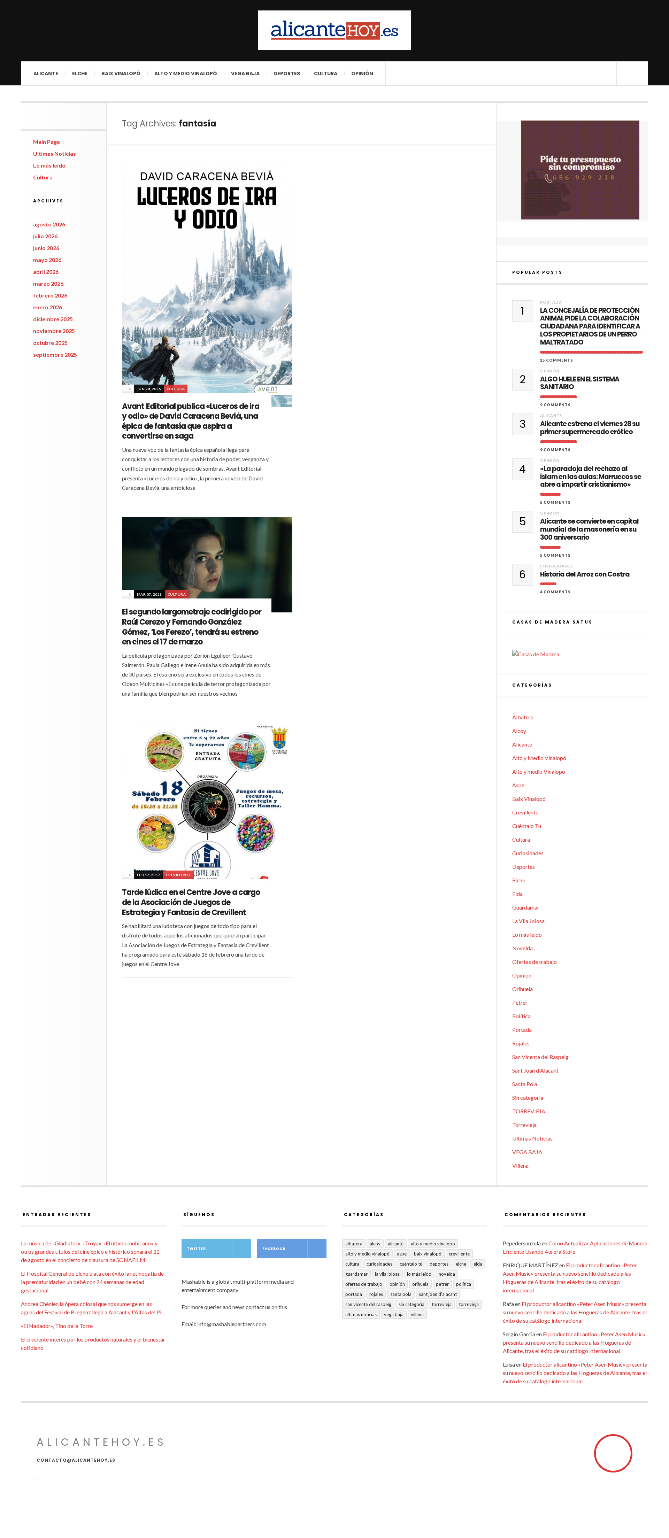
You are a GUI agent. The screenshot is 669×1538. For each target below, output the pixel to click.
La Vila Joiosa (528, 921)
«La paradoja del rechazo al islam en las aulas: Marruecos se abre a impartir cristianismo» (590, 477)
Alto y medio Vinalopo (538, 771)
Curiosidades (556, 566)
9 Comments (555, 404)
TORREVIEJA (528, 1111)
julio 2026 (45, 236)
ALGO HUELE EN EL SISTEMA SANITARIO (579, 384)
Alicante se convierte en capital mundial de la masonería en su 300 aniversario (589, 529)
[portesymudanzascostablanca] (580, 170)
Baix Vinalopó (120, 73)
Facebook (274, 1248)
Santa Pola (524, 1084)
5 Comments (555, 502)
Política (521, 1016)
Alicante (45, 73)
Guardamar (525, 907)
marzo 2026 (48, 283)
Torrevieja (524, 1124)
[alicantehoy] (334, 30)
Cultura (325, 73)
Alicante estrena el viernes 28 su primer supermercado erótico (589, 428)
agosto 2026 (49, 224)
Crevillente (179, 875)
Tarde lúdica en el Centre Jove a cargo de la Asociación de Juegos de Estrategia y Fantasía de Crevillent (191, 902)
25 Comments (556, 360)
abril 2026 (46, 271)
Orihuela (522, 989)
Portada (551, 302)
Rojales (521, 1043)
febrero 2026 (50, 295)
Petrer (520, 1002)
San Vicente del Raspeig (540, 1056)
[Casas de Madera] (580, 654)
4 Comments (555, 591)
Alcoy (519, 730)
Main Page (46, 141)
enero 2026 (47, 307)
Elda (517, 893)
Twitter (196, 1248)
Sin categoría (527, 1097)
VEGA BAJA (245, 73)
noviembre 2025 (54, 330)
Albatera (522, 717)
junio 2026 (46, 248)
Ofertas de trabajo (534, 961)
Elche (79, 73)
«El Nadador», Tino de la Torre (57, 1325)
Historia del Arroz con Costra (585, 575)
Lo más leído (49, 165)
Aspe (518, 785)
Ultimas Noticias (54, 153)
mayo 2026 (47, 259)
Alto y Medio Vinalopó (185, 73)
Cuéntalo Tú (526, 825)
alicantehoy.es (102, 1442)
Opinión (362, 73)
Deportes (287, 73)
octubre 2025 (50, 342)
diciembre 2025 (53, 319)
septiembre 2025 (55, 354)
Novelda (522, 948)
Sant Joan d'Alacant (535, 1070)
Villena (520, 1165)
